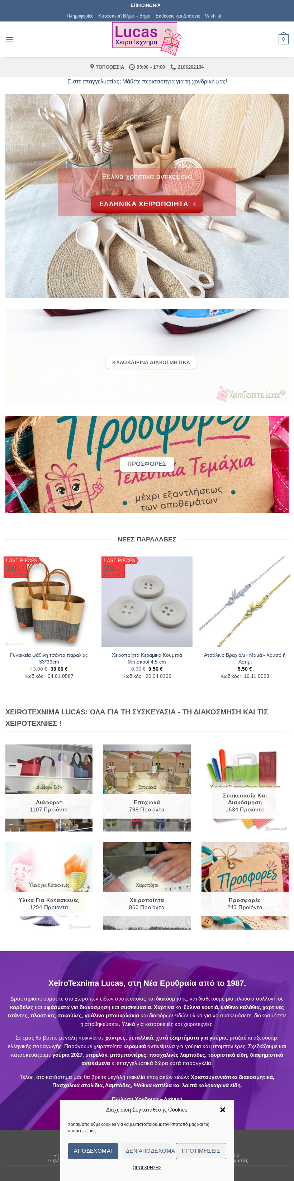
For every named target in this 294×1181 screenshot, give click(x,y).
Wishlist (213, 16)
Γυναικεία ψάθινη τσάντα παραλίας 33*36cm (49, 658)
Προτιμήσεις (201, 1151)
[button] (222, 1109)
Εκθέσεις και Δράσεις (178, 16)
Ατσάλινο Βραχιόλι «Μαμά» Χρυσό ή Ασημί (245, 658)
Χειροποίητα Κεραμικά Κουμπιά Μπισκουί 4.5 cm (147, 658)
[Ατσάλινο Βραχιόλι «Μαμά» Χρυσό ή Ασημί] (244, 601)
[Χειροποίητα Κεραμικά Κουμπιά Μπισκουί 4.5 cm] (147, 601)
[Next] (273, 195)
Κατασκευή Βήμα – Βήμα (124, 16)
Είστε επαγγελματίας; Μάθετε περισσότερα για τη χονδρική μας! (147, 81)
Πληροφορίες (80, 16)
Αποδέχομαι (93, 1151)
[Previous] (20, 195)
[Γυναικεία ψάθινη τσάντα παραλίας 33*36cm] (49, 601)
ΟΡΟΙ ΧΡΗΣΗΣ (147, 1167)
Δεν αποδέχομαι (149, 1151)
